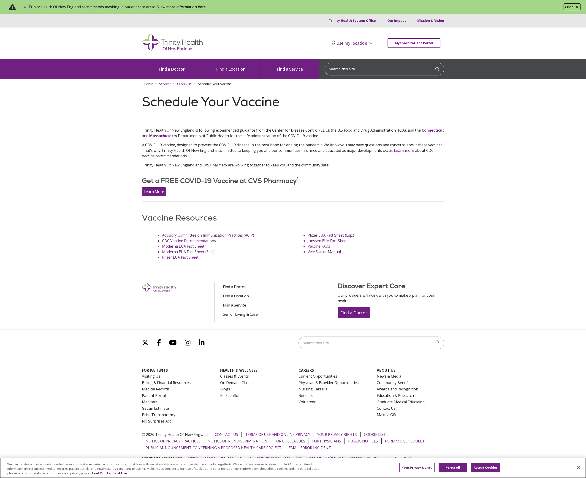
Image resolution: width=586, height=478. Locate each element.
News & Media (389, 376)
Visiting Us (151, 376)
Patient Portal (154, 395)
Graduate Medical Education (401, 401)
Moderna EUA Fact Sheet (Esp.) (188, 251)
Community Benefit (393, 382)
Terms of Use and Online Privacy (277, 434)
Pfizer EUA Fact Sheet (180, 257)
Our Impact (396, 20)
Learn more (404, 150)
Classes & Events (234, 376)
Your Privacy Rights (337, 434)
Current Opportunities (317, 376)
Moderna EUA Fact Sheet (183, 246)
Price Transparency (158, 414)
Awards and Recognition (397, 389)
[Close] (579, 467)
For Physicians (326, 441)
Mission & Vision (430, 20)
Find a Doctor (171, 69)
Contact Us (386, 408)
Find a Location (230, 69)
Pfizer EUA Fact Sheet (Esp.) (331, 235)
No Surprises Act (156, 421)
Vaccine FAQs (319, 246)
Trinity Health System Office (352, 20)
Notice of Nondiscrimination (237, 441)
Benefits (305, 395)
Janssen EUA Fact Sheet (328, 240)
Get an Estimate (155, 408)
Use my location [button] (351, 43)
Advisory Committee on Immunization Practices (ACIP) (208, 235)
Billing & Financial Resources (166, 382)
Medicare (150, 401)
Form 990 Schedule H (405, 441)
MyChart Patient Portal (414, 43)
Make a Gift (386, 414)
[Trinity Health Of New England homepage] (172, 50)
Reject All (452, 467)
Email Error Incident (310, 447)
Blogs (225, 389)
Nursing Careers (312, 389)
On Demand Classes (237, 382)
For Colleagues (289, 441)
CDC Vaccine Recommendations (189, 240)
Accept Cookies (486, 467)
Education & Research (395, 395)
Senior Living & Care (240, 314)
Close (569, 7)
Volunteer (307, 401)
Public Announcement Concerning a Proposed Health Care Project (214, 447)
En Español (229, 395)
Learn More (154, 191)
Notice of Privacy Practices (173, 441)
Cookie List (375, 434)
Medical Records (156, 389)
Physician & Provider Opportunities (328, 382)
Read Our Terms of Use (109, 473)
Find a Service (290, 69)
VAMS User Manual (324, 251)
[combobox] (384, 69)
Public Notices (363, 441)
